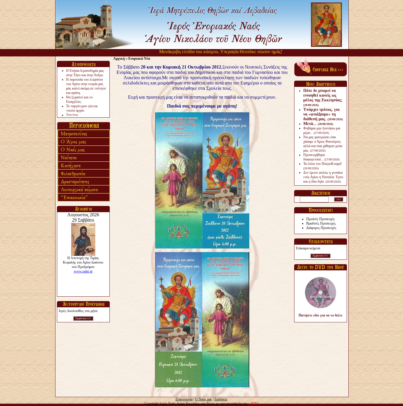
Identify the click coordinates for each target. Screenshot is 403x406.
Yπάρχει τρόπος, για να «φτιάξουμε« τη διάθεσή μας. (323, 114)
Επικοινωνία (184, 399)
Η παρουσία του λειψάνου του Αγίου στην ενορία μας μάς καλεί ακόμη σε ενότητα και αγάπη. (86, 86)
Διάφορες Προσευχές (321, 228)
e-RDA (253, 404)
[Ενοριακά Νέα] (320, 75)
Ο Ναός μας (203, 399)
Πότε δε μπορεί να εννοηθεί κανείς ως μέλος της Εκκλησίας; (323, 97)
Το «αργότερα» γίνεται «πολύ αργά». (82, 108)
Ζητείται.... (73, 115)
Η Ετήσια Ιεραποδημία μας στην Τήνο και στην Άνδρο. (85, 73)
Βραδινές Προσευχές (321, 223)
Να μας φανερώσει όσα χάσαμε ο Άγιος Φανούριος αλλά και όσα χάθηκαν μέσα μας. (322, 143)
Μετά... (318, 123)
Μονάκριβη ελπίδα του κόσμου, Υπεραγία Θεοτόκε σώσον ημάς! (212, 51)
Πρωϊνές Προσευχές (320, 219)
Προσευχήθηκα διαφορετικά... (321, 157)
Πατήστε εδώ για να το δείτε (321, 315)
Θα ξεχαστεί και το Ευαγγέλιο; (79, 99)
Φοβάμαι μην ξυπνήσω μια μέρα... (321, 130)
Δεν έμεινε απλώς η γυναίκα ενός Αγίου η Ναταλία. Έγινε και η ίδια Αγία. (323, 176)
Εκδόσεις (220, 399)
